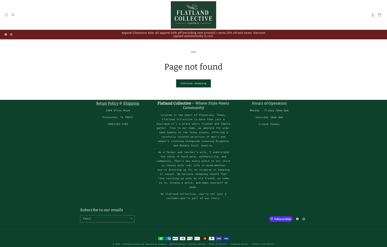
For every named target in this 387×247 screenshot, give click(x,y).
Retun (101, 103)
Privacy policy (197, 244)
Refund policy (177, 244)
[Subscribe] (131, 218)
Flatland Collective (133, 244)
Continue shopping (193, 83)
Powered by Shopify (156, 244)
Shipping (131, 103)
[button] (6, 14)
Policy (113, 103)
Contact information (263, 244)
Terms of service (218, 244)
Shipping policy (239, 244)
